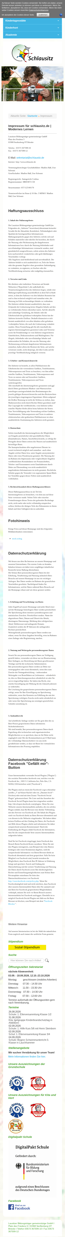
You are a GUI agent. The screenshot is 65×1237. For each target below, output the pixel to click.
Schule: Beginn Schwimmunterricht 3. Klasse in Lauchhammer (29, 1041)
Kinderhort (11, 27)
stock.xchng (17, 539)
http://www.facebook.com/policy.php (23, 881)
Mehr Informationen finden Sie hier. (27, 1056)
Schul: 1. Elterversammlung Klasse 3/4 (29, 1034)
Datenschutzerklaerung (38, 10)
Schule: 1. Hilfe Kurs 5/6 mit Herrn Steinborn (32, 1028)
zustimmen (43, 15)
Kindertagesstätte (15, 20)
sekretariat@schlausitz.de (30, 157)
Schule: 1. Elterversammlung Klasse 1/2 (30, 1014)
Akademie (11, 35)
